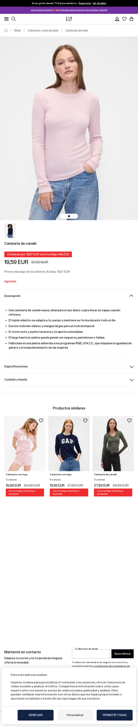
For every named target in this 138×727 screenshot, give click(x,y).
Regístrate (85, 3)
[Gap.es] (69, 19)
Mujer (17, 30)
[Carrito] (131, 19)
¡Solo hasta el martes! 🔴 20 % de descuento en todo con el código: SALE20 (69, 10)
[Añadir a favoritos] (41, 420)
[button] (69, 216)
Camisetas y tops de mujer (43, 30)
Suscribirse (122, 653)
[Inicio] (6, 30)
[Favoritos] (124, 19)
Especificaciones (16, 366)
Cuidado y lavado (15, 379)
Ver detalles (99, 3)
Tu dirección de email (86, 649)
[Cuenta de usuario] (117, 19)
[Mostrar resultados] (14, 19)
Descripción (12, 296)
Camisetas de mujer (76, 30)
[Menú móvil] (6, 19)
